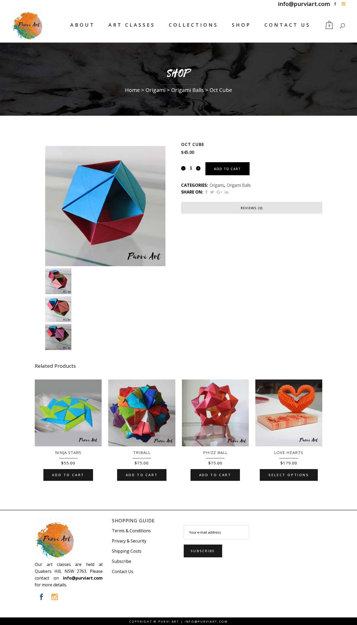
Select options (288, 474)
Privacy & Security (129, 541)
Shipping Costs (126, 551)
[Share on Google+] (219, 192)
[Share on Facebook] (206, 192)
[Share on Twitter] (212, 192)
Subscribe (121, 561)
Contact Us (287, 25)
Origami (158, 90)
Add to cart (227, 169)
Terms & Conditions (131, 531)
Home (132, 90)
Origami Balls (190, 90)
